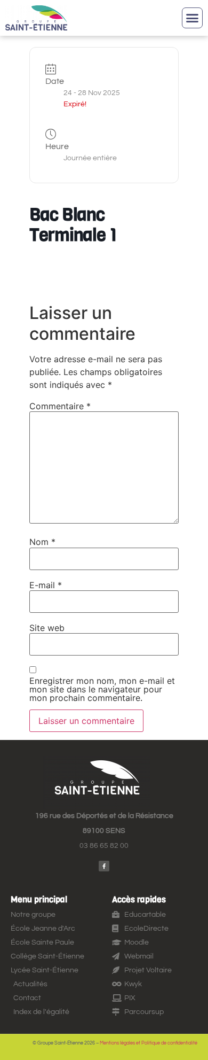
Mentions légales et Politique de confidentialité (148, 1043)
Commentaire (60, 406)
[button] (192, 18)
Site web (47, 627)
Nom (42, 541)
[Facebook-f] (104, 866)
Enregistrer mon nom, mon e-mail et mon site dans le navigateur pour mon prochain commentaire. (102, 689)
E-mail (45, 585)
